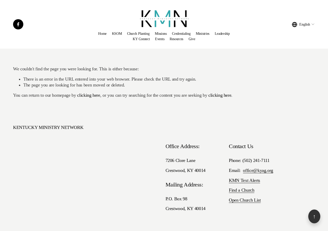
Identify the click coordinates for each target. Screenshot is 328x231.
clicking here (88, 95)
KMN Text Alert (243, 180)
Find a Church (241, 190)
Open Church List (245, 200)
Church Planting (138, 33)
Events (159, 39)
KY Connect (141, 39)
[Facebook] (18, 24)
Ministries (202, 33)
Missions (161, 33)
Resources (176, 39)
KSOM (117, 33)
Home (102, 33)
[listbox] (303, 24)
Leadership (222, 33)
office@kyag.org (258, 170)
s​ (259, 180)
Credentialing (181, 33)
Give (192, 39)
